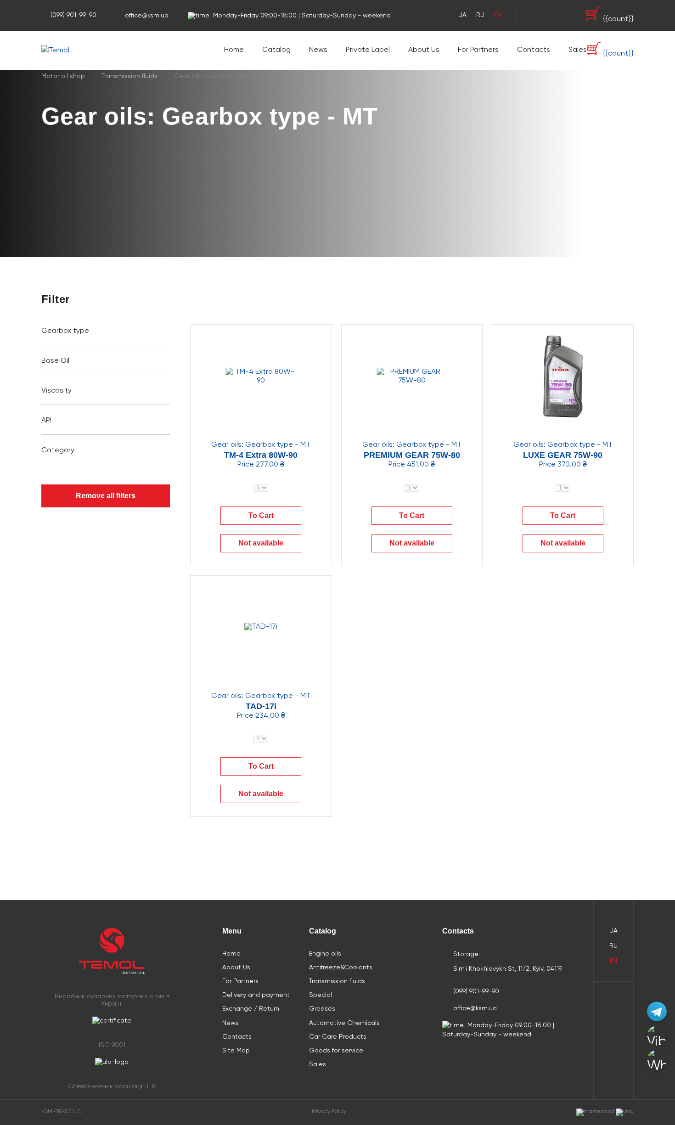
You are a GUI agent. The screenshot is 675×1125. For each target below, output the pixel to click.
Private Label (368, 50)
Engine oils (325, 954)
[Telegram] (657, 1011)
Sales (577, 50)
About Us (423, 50)
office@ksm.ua (147, 15)
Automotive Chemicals (344, 1023)
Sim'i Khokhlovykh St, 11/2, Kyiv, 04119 (507, 969)
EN (497, 15)
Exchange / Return (250, 1009)
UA (462, 15)
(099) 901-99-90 (73, 15)
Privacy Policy (329, 1111)
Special (320, 995)
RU (480, 15)
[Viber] (657, 1036)
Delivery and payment (256, 995)
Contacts (533, 50)
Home (234, 50)
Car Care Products (337, 1037)
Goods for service (336, 1050)
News (318, 50)
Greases (322, 1009)
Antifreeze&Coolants (340, 967)
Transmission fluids (337, 981)
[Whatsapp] (657, 1060)
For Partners (478, 50)
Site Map (236, 1050)
